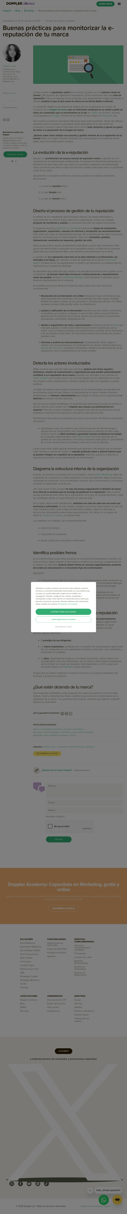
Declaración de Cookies (67, 604)
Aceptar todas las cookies (63, 612)
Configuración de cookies (63, 619)
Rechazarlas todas (63, 627)
